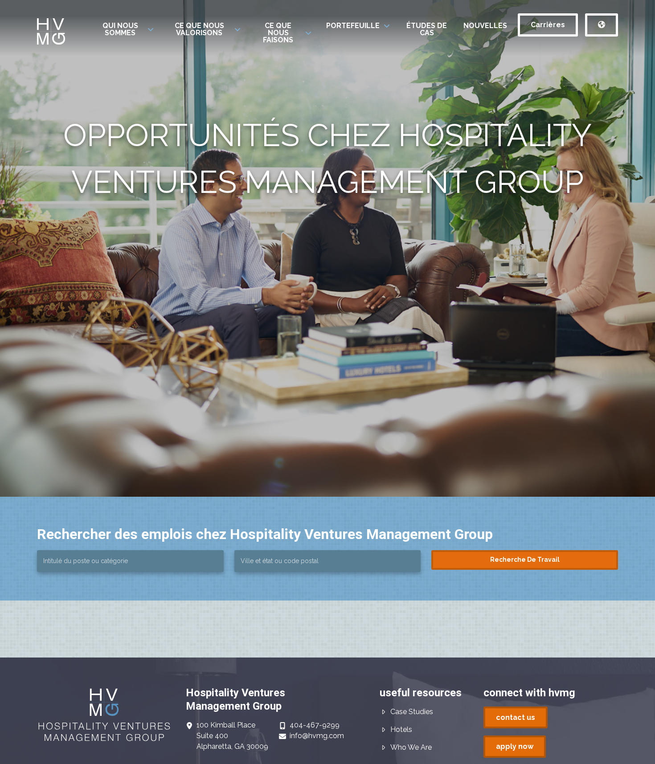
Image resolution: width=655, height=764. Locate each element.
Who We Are (411, 747)
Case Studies (411, 711)
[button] (126, 29)
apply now (514, 746)
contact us (515, 717)
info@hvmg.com (317, 735)
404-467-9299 (315, 725)
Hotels (401, 729)
